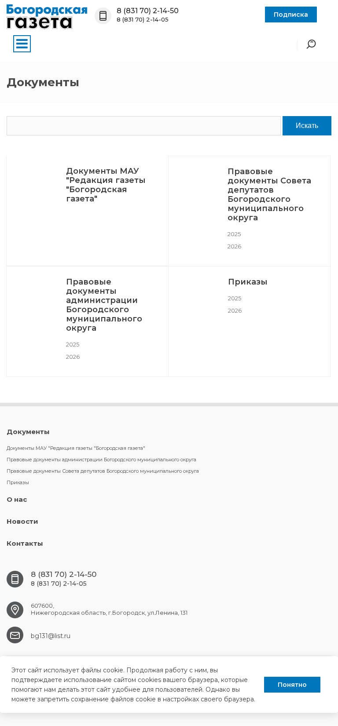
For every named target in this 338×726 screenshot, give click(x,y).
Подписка (291, 14)
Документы (28, 431)
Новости (22, 521)
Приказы (248, 282)
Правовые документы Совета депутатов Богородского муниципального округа (269, 195)
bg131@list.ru (50, 636)
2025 (234, 233)
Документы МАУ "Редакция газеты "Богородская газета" (106, 185)
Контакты (25, 543)
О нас (17, 499)
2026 (234, 246)
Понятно (292, 685)
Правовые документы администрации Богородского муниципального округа (104, 305)
